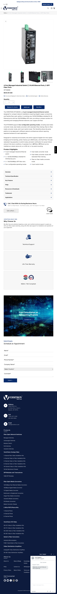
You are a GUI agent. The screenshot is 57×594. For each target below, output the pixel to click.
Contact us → (28, 319)
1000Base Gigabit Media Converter (13, 487)
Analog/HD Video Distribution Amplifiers (14, 549)
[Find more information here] (43, 572)
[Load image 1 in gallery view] (10, 77)
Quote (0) (55, 149)
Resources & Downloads (28, 189)
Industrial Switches (9, 448)
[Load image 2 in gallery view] (22, 77)
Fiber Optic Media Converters (13, 481)
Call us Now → (11, 210)
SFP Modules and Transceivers (13, 472)
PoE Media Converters (9, 501)
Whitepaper (27, 566)
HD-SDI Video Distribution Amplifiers (13, 552)
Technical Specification (28, 176)
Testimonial (28, 193)
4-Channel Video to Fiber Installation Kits (14, 461)
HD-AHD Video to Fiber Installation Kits (14, 530)
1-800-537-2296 (12, 416)
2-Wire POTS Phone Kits (11, 507)
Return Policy (17, 570)
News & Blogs (17, 561)
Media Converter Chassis (10, 504)
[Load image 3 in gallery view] (34, 77)
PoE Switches (7, 446)
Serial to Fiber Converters (11, 537)
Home (5, 13)
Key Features (28, 180)
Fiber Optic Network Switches (13, 434)
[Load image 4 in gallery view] (47, 77)
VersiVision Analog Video (11, 452)
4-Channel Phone (8, 513)
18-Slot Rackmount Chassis (11, 469)
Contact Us (17, 566)
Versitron (28, 590)
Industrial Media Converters (11, 498)
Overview (28, 172)
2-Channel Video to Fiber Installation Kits (14, 458)
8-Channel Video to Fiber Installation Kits (14, 463)
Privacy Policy (7, 570)
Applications (28, 197)
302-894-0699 (12, 418)
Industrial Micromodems (10, 540)
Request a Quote (46, 4)
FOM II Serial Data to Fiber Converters (14, 543)
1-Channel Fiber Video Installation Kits (14, 455)
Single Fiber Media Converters (12, 495)
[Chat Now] (49, 211)
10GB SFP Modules (9, 476)
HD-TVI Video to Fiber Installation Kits (14, 528)
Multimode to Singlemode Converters (13, 493)
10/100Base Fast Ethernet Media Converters (15, 485)
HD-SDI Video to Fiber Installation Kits (14, 533)
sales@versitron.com (13, 424)
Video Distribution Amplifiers (13, 546)
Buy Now (38, 107)
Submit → (10, 380)
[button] (48, 8)
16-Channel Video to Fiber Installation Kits (15, 466)
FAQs (28, 185)
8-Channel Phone (8, 516)
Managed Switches (9, 437)
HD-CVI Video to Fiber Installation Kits (14, 525)
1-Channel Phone (8, 510)
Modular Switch (8, 443)
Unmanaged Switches (9, 440)
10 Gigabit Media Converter (11, 490)
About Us (6, 561)
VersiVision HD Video (10, 522)
